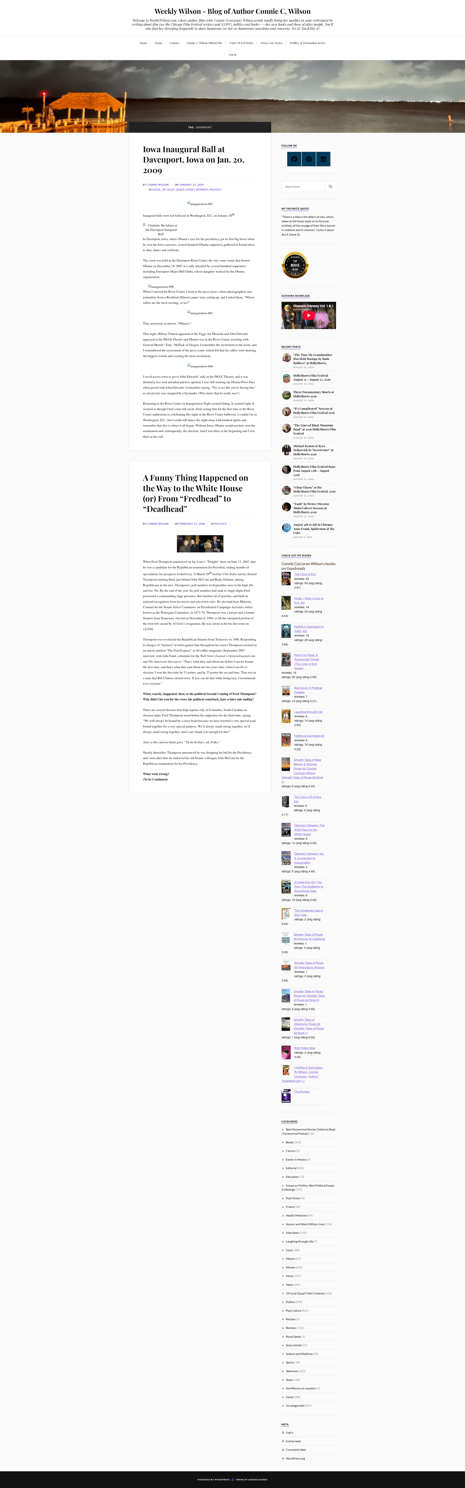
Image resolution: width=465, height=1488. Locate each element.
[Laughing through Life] (288, 716)
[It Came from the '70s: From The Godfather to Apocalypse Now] (288, 887)
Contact (174, 43)
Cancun (291, 1150)
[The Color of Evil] (288, 579)
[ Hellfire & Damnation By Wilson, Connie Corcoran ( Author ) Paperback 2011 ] (302, 1074)
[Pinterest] (309, 159)
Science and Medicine (299, 1353)
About (158, 43)
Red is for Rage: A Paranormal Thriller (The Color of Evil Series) (306, 661)
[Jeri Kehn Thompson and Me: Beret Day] (188, 551)
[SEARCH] (330, 186)
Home (143, 43)
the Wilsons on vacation (301, 1388)
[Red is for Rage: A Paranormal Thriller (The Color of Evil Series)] (288, 660)
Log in (289, 1432)
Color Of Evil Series (241, 43)
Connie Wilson (158, 184)
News (289, 1284)
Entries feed (293, 1441)
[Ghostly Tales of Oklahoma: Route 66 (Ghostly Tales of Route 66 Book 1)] (288, 1024)
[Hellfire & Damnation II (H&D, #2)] (288, 631)
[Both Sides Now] (288, 1053)
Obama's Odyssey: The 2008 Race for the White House (309, 829)
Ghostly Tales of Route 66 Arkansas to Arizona (309, 964)
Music (290, 1276)
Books (290, 1142)
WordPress (222, 1479)
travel (289, 1397)
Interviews (292, 1232)
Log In (232, 54)
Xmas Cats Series (271, 43)
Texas (289, 1379)
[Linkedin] (323, 159)
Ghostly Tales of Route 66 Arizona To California (309, 936)
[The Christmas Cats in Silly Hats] (288, 914)
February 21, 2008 (192, 523)
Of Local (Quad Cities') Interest (185, 189)
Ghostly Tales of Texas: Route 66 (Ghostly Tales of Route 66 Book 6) (309, 995)
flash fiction (293, 1198)
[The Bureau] (288, 1096)
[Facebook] (294, 159)
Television (292, 1371)
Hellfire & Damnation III (309, 735)
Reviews (291, 1327)
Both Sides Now (304, 1048)
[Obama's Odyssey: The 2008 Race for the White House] (288, 830)
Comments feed (296, 1449)
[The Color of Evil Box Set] (288, 802)
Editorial (291, 1168)
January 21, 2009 (191, 184)
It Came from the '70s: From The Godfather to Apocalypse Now (308, 886)
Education (292, 1176)
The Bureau (302, 1091)
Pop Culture (293, 1310)
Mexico (290, 1258)
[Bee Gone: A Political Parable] (288, 692)
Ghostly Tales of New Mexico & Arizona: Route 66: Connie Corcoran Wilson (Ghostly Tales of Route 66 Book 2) (302, 770)
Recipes (291, 1319)
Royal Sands (293, 1336)
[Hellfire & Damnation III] (288, 740)
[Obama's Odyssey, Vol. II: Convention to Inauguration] (288, 858)
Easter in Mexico (296, 1159)
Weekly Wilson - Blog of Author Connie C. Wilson (233, 11)
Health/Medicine (296, 1215)
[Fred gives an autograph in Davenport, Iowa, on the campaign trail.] (211, 551)
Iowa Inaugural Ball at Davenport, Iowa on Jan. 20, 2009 (193, 159)
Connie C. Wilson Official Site (204, 43)
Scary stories (294, 1345)
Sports (290, 1362)
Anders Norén (257, 1479)
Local (156, 189)
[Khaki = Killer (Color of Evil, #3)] (288, 603)
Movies (290, 1267)
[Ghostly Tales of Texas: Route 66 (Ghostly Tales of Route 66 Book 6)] (288, 996)
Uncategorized (295, 1405)
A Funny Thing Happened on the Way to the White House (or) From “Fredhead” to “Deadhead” (195, 493)
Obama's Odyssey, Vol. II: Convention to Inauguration (309, 857)
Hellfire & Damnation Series (307, 43)
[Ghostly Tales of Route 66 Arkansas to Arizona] (288, 967)
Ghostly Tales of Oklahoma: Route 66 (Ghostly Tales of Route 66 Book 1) (309, 1026)
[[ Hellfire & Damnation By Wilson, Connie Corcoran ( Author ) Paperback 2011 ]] (288, 1070)
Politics (215, 189)
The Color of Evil (305, 574)
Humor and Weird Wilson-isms (305, 1224)
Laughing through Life (308, 711)
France (290, 1206)
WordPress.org (295, 1458)
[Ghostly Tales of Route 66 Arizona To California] (288, 939)
